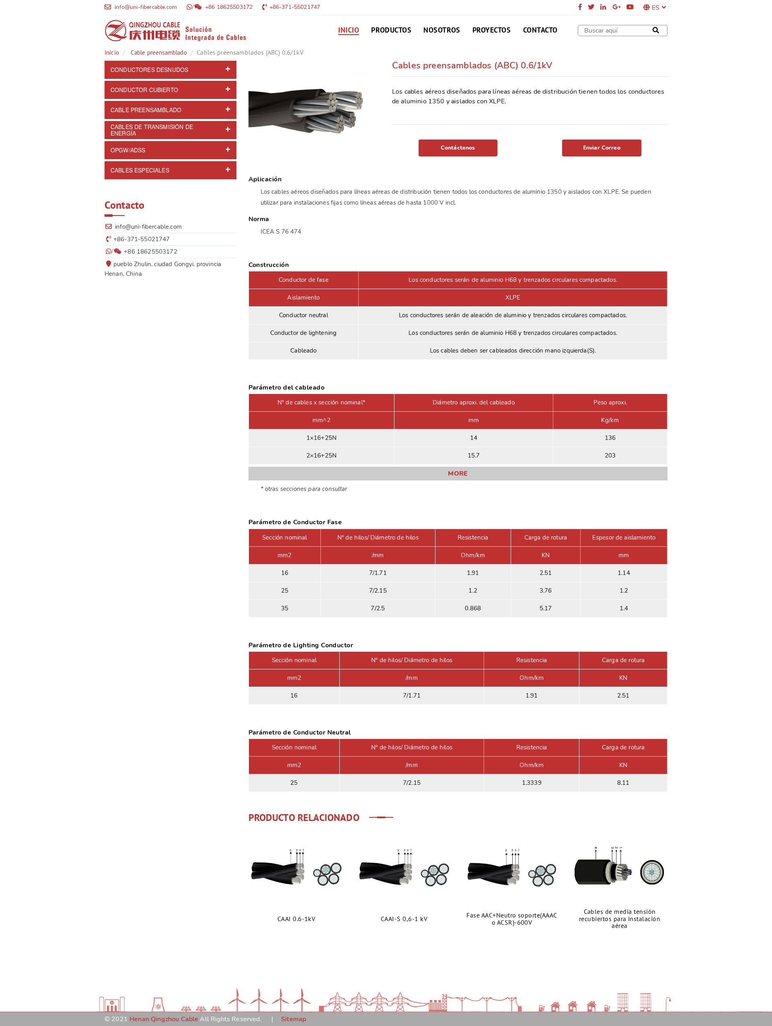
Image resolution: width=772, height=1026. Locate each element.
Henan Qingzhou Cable (163, 1019)
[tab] (170, 70)
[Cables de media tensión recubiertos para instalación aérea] (619, 867)
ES (655, 7)
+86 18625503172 (228, 7)
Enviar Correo (601, 148)
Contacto (540, 30)
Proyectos (491, 30)
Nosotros (441, 30)
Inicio (348, 30)
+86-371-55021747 (294, 7)
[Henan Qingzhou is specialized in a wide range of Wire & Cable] (175, 30)
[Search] (655, 30)
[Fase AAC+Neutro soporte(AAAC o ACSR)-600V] (512, 867)
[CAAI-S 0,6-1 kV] (404, 867)
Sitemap (293, 1019)
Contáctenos (458, 148)
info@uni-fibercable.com (145, 7)
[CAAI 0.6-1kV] (296, 867)
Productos (391, 30)
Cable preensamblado (159, 52)
